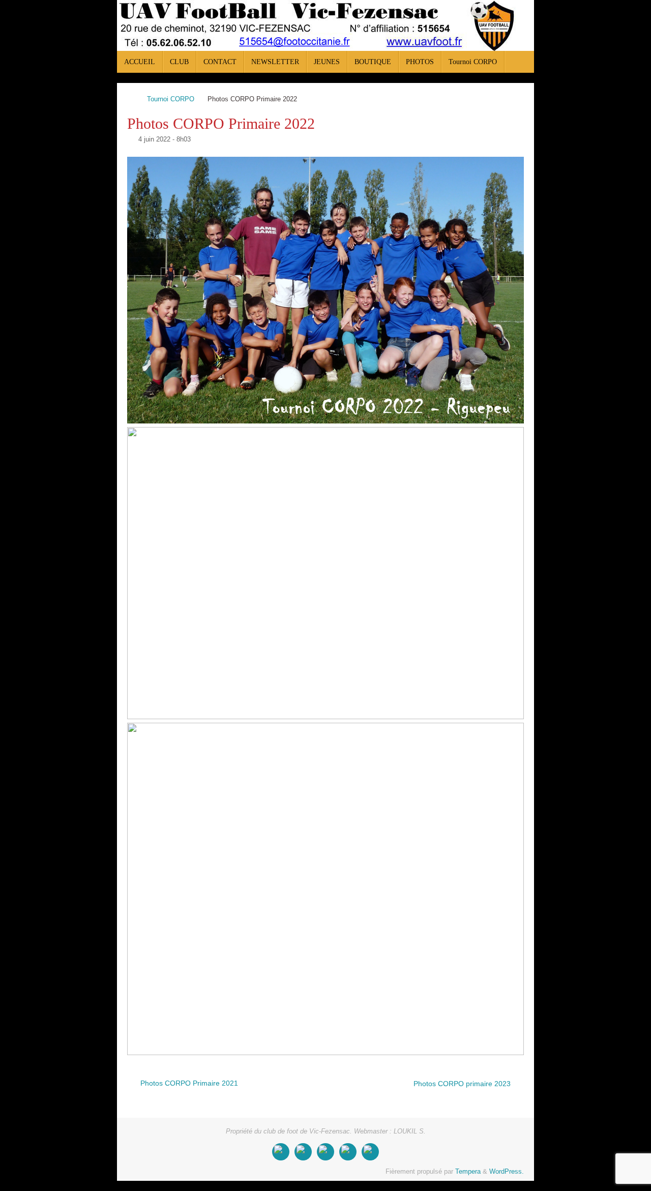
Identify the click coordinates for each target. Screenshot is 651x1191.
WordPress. (506, 1171)
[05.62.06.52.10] (303, 1151)
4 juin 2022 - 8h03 (164, 139)
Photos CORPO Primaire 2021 (188, 1083)
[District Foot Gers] (348, 1151)
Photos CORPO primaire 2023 (463, 1084)
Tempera (468, 1171)
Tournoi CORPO (170, 99)
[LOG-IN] (370, 1151)
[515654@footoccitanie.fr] (325, 1151)
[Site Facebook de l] (280, 1151)
